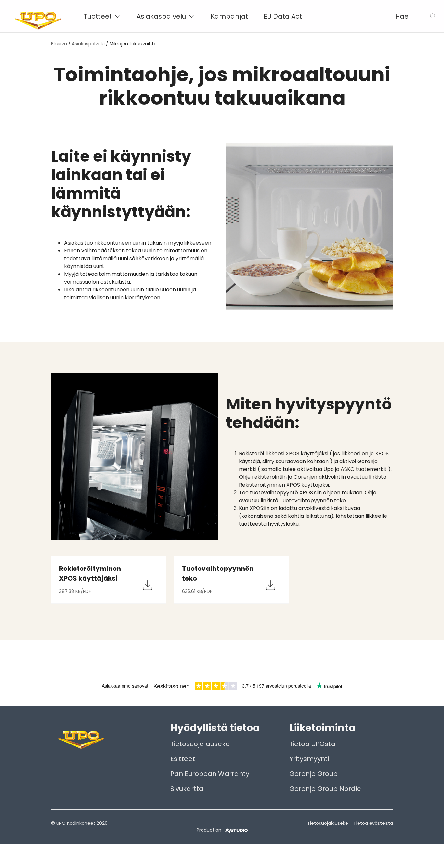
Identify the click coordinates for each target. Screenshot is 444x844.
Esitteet (182, 758)
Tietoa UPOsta (312, 743)
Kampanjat (229, 16)
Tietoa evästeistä (373, 823)
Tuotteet (98, 16)
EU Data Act (283, 16)
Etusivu (59, 43)
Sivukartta (186, 788)
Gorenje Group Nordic (325, 788)
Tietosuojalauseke (200, 743)
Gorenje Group (313, 773)
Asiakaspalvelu (161, 16)
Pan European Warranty (209, 773)
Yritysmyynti (309, 758)
